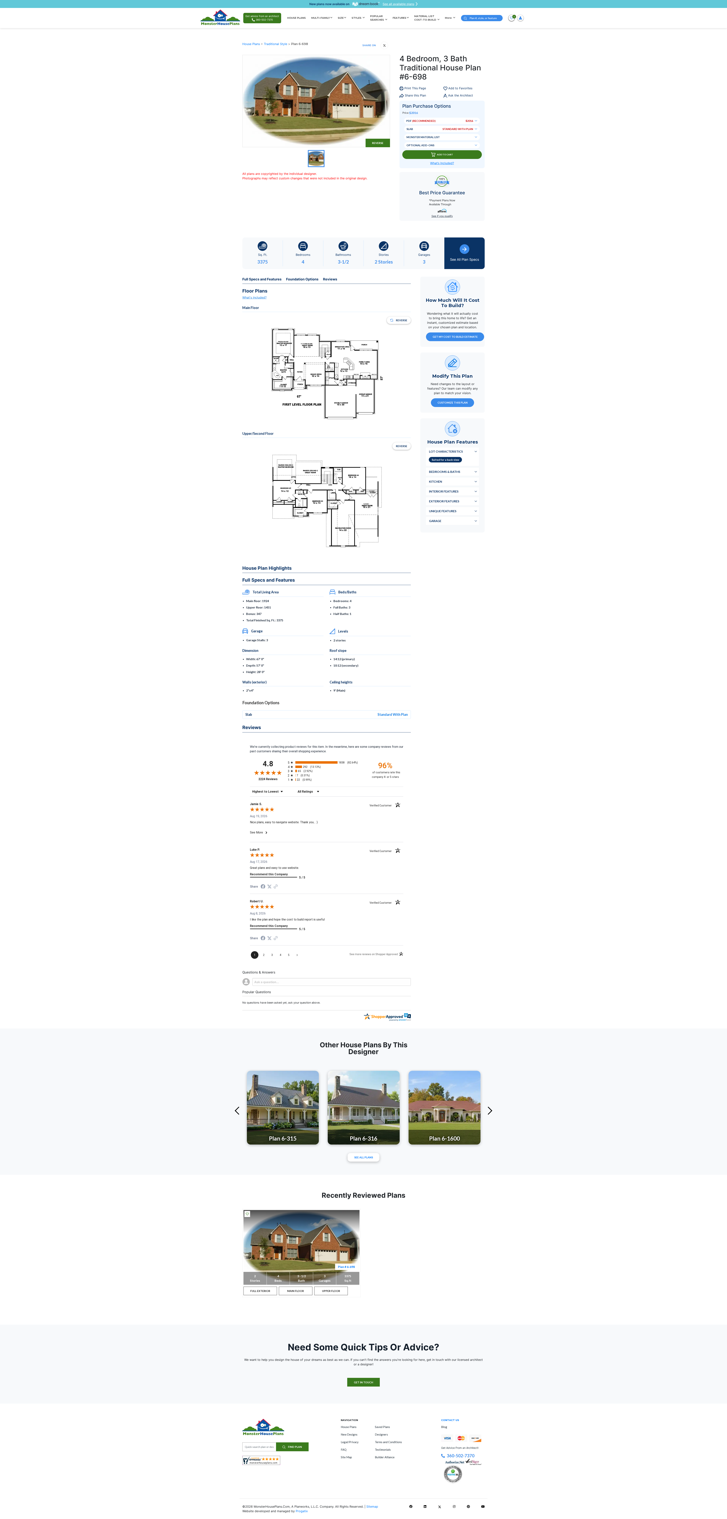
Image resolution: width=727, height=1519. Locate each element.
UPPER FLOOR (331, 1291)
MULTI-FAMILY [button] (320, 17)
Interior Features (444, 491)
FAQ (343, 1449)
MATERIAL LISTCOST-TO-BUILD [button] (425, 18)
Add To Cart (445, 154)
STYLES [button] (357, 17)
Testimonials (383, 1449)
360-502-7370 (460, 1455)
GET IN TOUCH (363, 1382)
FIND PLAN (294, 1446)
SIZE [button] (341, 17)
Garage (435, 521)
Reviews (330, 279)
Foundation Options (302, 279)
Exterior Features (444, 501)
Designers (381, 1434)
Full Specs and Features (262, 279)
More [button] (448, 17)
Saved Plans (382, 1427)
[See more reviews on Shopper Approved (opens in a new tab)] (276, 887)
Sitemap (372, 1506)
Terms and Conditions (388, 1442)
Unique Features (442, 511)
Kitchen (435, 481)
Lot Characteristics (446, 451)
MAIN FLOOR (295, 1291)
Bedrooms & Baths (444, 471)
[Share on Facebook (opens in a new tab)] (263, 887)
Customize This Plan (453, 402)
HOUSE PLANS (296, 17)
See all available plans (398, 4)
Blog (444, 1427)
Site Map (346, 1457)
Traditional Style (276, 44)
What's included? (254, 297)
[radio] (326, 762)
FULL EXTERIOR (260, 1291)
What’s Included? (442, 163)
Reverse (377, 143)
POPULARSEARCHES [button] (377, 18)
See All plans (363, 1157)
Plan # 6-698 (346, 1266)
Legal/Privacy (350, 1442)
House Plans (251, 44)
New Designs (349, 1434)
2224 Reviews (272, 779)
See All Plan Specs (464, 259)
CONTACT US (450, 1420)
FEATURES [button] (399, 17)
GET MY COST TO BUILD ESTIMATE (455, 336)
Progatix (302, 1511)
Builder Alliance (385, 1457)
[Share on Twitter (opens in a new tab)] (269, 886)
